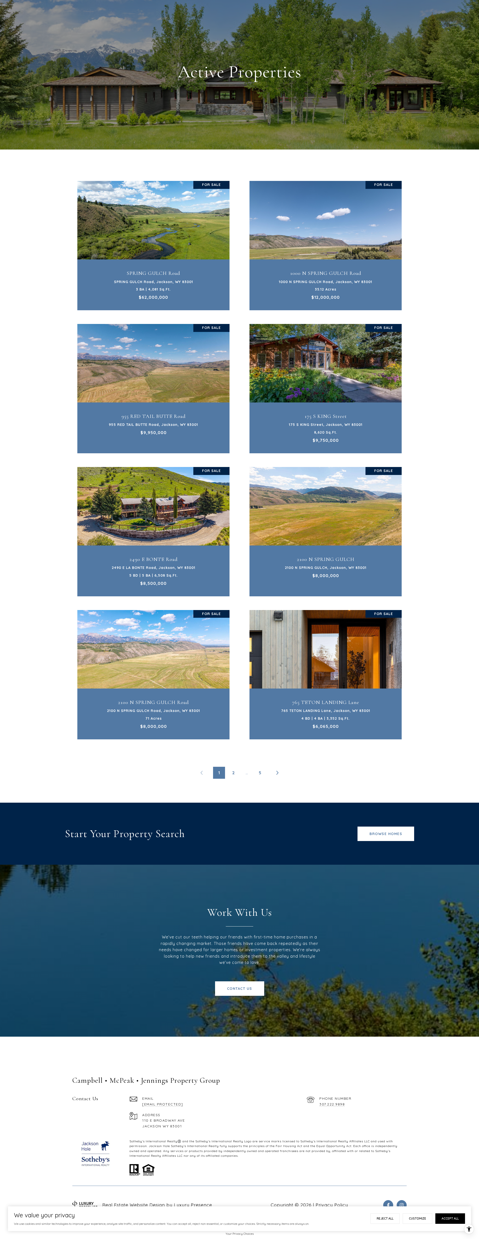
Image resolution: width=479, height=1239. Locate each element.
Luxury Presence (193, 1205)
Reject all (385, 1218)
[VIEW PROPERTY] (153, 238)
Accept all (450, 1218)
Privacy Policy (332, 1205)
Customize (417, 1218)
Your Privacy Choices (240, 1234)
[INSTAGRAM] (402, 1205)
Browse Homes (385, 834)
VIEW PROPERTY (153, 243)
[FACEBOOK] (388, 1205)
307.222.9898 (332, 1104)
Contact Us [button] (239, 988)
